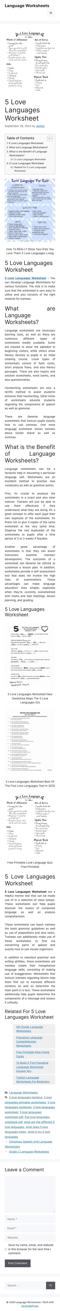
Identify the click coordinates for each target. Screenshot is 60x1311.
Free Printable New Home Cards (32, 1054)
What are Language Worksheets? (28, 147)
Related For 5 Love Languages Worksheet (30, 169)
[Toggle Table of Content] (48, 138)
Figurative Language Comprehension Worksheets (29, 1041)
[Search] (50, 1285)
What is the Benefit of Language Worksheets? (28, 153)
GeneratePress (30, 1305)
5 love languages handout (25, 1097)
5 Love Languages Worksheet (26, 143)
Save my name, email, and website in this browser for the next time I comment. (30, 1249)
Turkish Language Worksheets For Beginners (33, 1079)
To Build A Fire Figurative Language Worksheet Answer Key (32, 1067)
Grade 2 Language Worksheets (29, 1151)
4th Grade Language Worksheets (29, 1029)
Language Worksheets (27, 5)
